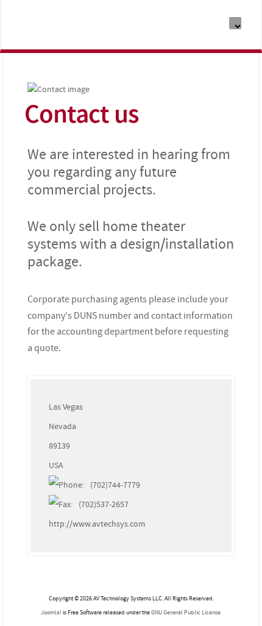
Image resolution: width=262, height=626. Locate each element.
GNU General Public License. (186, 612)
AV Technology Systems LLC (66, 26)
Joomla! (51, 612)
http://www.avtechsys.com (97, 524)
